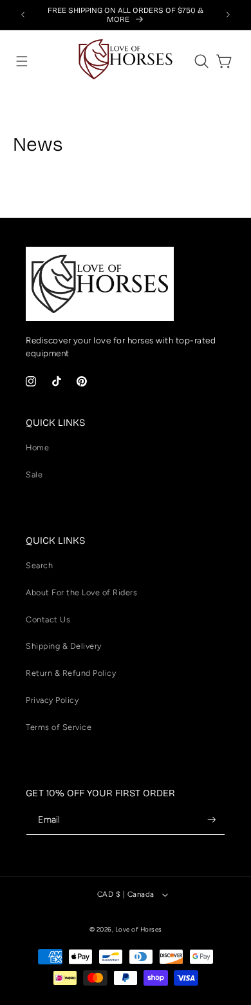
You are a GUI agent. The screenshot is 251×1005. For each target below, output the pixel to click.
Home (37, 447)
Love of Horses (138, 929)
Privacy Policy (52, 700)
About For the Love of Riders (81, 592)
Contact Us (48, 619)
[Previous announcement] (23, 15)
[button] (21, 61)
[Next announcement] (228, 15)
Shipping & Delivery (64, 646)
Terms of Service (58, 727)
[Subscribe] (212, 820)
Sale (34, 474)
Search (39, 565)
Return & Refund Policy (71, 673)
